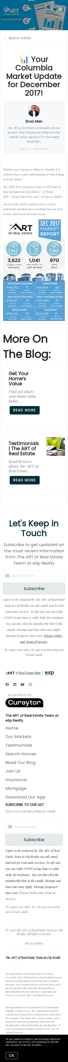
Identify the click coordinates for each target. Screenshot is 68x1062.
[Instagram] (30, 684)
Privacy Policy (34, 943)
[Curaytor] (24, 706)
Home (11, 728)
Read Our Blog (20, 762)
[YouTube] (22, 684)
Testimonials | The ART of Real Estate (24, 448)
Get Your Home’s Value (19, 378)
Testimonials (18, 745)
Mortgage (15, 788)
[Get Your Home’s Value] (55, 376)
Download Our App (25, 797)
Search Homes (20, 754)
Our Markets (18, 736)
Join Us (12, 771)
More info (48, 1044)
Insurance (16, 780)
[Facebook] (7, 684)
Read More (24, 410)
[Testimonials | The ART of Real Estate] (55, 446)
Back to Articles (20, 38)
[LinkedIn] (14, 684)
